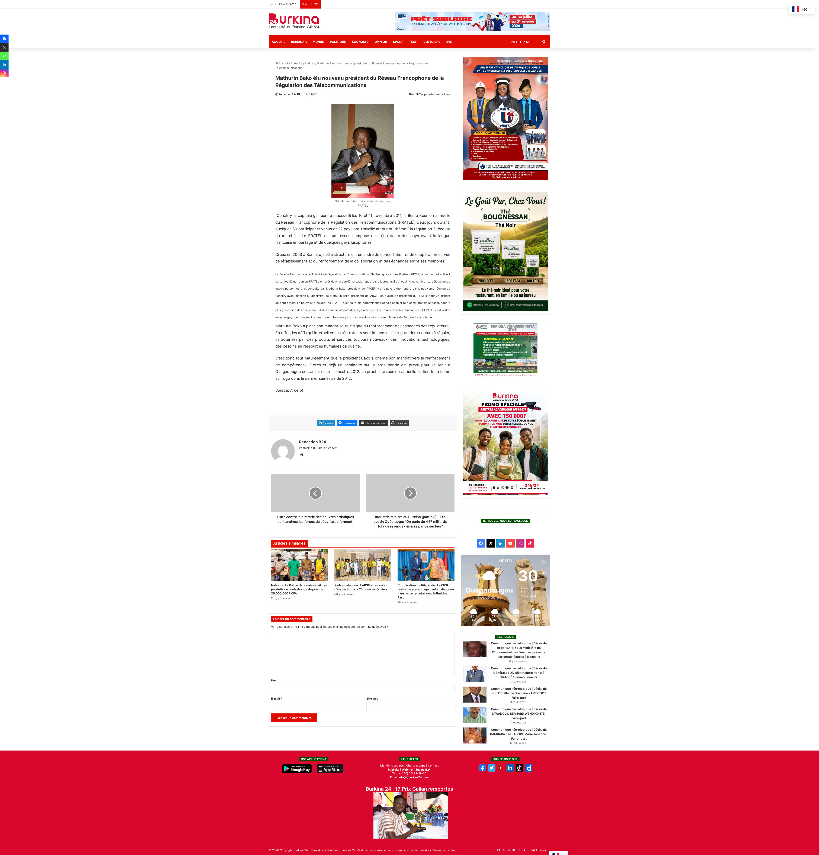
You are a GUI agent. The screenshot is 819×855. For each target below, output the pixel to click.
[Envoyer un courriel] (298, 94)
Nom (275, 680)
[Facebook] (4, 39)
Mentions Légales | (393, 765)
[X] (4, 47)
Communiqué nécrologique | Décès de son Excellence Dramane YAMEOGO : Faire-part (519, 693)
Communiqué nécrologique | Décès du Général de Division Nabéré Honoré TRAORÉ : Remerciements (519, 672)
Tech (413, 41)
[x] (491, 770)
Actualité (296, 63)
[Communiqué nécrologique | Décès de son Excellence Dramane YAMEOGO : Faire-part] (474, 695)
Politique (338, 41)
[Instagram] (4, 73)
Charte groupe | (417, 765)
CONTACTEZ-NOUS (520, 42)
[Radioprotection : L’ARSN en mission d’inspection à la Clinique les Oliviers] (362, 565)
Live (449, 41)
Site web (372, 698)
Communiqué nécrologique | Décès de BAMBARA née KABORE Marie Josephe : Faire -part (518, 734)
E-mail (276, 698)
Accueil (278, 41)
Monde (318, 41)
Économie (360, 41)
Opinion (381, 41)
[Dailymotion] (528, 770)
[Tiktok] (519, 770)
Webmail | (408, 769)
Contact (433, 765)
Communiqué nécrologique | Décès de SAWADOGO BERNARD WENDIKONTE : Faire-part (519, 713)
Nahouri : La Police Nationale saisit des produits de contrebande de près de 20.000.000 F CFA (299, 589)
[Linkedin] (4, 64)
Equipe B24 (423, 769)
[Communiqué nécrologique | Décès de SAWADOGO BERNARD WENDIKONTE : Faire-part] (474, 715)
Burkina (297, 41)
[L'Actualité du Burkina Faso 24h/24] (294, 20)
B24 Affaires (538, 850)
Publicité (393, 769)
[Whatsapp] (4, 56)
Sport (398, 41)
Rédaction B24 (288, 94)
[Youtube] (501, 770)
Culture (430, 41)
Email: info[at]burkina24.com (409, 777)
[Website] (301, 454)
